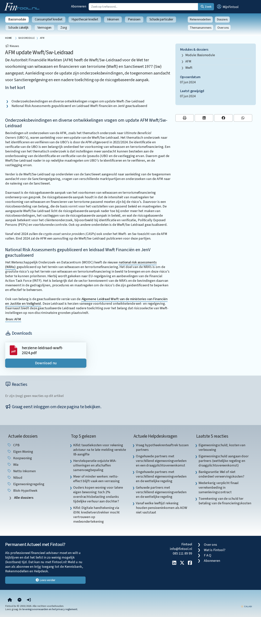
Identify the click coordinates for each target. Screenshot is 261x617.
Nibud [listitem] (17, 477)
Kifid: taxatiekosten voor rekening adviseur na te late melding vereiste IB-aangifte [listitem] (99, 450)
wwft (188, 67)
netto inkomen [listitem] (24, 471)
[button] (227, 6)
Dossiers (222, 19)
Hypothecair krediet (84, 19)
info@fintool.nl (181, 548)
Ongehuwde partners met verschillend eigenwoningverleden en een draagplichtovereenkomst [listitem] (161, 461)
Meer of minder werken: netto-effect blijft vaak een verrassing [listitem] (96, 478)
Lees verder (47, 580)
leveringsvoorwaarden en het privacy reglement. (50, 609)
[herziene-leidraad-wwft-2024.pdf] (13, 349)
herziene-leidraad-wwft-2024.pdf (42, 350)
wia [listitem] (15, 464)
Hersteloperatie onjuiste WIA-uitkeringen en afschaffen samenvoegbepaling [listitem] (94, 465)
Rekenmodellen (200, 19)
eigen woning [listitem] (22, 451)
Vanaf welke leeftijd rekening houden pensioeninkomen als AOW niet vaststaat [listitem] (161, 508)
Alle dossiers (23, 497)
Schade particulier (161, 19)
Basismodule (17, 19)
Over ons (223, 27)
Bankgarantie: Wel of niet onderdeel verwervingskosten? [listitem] (221, 474)
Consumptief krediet (48, 19)
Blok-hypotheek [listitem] (24, 490)
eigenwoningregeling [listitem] (28, 484)
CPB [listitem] (15, 445)
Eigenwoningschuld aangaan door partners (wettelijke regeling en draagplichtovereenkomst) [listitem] (224, 461)
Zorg (63, 27)
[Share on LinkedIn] (204, 118)
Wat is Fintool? (214, 549)
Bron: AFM (13, 319)
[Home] (10, 600)
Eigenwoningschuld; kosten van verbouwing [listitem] (222, 447)
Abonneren (78, 6)
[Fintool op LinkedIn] (174, 563)
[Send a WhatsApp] (243, 118)
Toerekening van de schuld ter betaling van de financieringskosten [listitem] (225, 501)
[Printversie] (184, 118)
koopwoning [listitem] (22, 458)
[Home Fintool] (22, 6)
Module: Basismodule (200, 55)
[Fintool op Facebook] (190, 563)
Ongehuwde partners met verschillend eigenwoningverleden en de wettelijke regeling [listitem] (161, 476)
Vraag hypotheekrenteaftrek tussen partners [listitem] (162, 447)
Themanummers (200, 27)
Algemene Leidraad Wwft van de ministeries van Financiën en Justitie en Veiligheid (86, 301)
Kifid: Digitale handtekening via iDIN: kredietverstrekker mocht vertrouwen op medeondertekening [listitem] (96, 514)
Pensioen (134, 19)
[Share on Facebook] (223, 118)
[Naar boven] (19, 600)
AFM (188, 61)
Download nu (46, 363)
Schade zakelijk (18, 27)
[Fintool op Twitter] (182, 563)
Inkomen (113, 19)
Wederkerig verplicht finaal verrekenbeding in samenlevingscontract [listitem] (219, 487)
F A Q (208, 555)
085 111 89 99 (182, 553)
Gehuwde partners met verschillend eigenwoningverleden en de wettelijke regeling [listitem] (161, 492)
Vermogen (44, 27)
